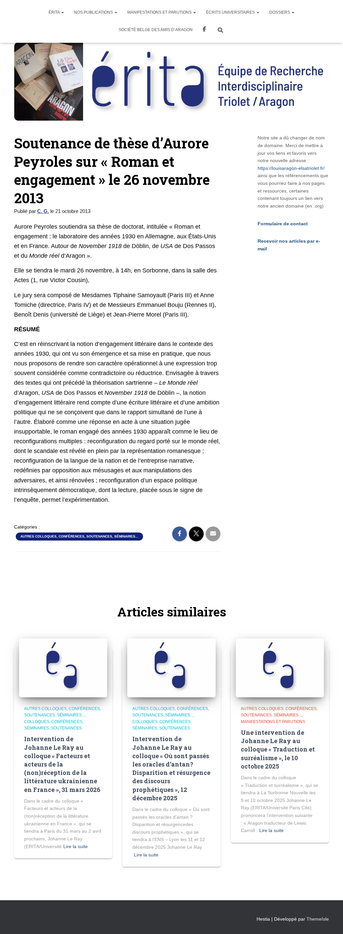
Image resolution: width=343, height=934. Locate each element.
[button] (62, 12)
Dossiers (280, 12)
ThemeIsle (317, 919)
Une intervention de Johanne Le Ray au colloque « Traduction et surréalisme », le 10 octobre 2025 (278, 749)
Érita (55, 12)
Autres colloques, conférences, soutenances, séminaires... (79, 536)
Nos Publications (94, 12)
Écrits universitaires (231, 12)
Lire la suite (75, 846)
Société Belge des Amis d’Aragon (156, 29)
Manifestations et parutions (160, 12)
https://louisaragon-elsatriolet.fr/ (291, 168)
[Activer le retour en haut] (329, 920)
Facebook (204, 30)
